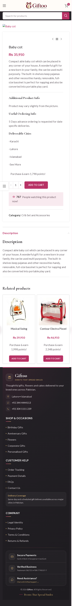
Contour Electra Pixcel (53, 328)
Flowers (12, 439)
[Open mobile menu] (4, 5)
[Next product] (61, 39)
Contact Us (14, 487)
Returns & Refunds (18, 540)
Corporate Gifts (16, 445)
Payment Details (17, 475)
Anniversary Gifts (17, 433)
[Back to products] (57, 39)
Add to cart (36, 184)
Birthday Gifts (15, 427)
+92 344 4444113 (21, 402)
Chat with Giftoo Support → (28, 582)
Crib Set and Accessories (35, 215)
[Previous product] (53, 39)
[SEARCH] (65, 15)
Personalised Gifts (18, 451)
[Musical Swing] (19, 311)
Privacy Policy (15, 528)
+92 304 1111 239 (21, 408)
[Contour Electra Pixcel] (53, 311)
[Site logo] (36, 5)
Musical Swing (19, 328)
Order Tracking (16, 469)
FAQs (11, 481)
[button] (19, 358)
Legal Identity (15, 522)
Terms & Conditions (19, 534)
